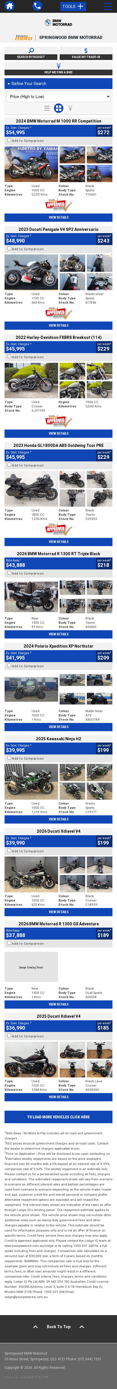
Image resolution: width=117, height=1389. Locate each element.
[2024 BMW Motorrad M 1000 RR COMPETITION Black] (58, 164)
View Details (58, 217)
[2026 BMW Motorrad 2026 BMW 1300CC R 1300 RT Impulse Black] (58, 597)
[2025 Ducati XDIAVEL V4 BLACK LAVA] (58, 1059)
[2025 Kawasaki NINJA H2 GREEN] (58, 782)
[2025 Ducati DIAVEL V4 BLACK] (58, 874)
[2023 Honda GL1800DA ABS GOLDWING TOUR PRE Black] (58, 489)
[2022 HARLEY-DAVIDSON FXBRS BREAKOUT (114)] (58, 381)
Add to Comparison (28, 141)
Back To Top (58, 1326)
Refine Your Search (26, 83)
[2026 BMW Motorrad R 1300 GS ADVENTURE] (58, 967)
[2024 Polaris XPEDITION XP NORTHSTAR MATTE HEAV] (58, 689)
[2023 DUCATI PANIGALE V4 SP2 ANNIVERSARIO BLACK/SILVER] (58, 272)
